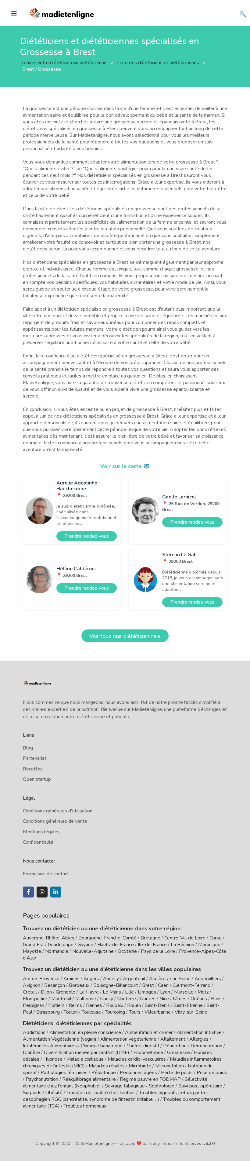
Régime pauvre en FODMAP (150, 1079)
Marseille (184, 992)
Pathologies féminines (64, 1072)
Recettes (33, 769)
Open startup (37, 779)
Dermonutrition (207, 1045)
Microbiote (140, 1066)
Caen (163, 985)
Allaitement (172, 1039)
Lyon (165, 992)
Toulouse (91, 1012)
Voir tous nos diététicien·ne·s (125, 636)
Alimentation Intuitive (199, 1032)
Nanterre (126, 998)
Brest (148, 985)
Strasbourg (48, 1012)
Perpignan (33, 1005)
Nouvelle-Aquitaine (93, 951)
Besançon (54, 985)
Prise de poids (212, 1072)
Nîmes (180, 998)
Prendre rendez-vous (86, 536)
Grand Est (33, 944)
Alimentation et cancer (149, 1032)
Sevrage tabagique (125, 1086)
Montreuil (61, 998)
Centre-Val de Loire (184, 938)
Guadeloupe (60, 944)
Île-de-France (152, 944)
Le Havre (89, 992)
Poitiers (56, 1005)
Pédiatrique (103, 1072)
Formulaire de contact (46, 873)
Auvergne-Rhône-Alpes (48, 938)
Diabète (31, 1052)
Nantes (147, 998)
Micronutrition (169, 1066)
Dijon (46, 992)
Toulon (71, 1012)
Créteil (30, 992)
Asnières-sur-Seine (170, 978)
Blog (28, 748)
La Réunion (182, 944)
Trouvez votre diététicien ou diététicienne (64, 62)
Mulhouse (85, 998)
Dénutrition (175, 1045)
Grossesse (178, 1052)
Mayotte (32, 951)
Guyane (85, 944)
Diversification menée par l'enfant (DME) (87, 1052)
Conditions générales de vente (55, 821)
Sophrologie (161, 1086)
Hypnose (52, 1059)
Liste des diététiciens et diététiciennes (158, 62)
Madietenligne (99, 1143)
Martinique (209, 944)
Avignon (31, 985)
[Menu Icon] (14, 13)
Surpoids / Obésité (42, 1092)
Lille (129, 992)
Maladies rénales (107, 1066)
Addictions (34, 1032)
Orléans (199, 998)
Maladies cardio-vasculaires (137, 1059)
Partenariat (34, 758)
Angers (91, 978)
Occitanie (127, 951)
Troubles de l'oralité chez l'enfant (100, 1092)
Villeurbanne (158, 1012)
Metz (203, 992)
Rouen (134, 1005)
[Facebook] (28, 892)
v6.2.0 (209, 1143)
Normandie (56, 951)
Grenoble (65, 992)
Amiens (71, 978)
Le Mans (112, 992)
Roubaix (114, 1005)
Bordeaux (79, 985)
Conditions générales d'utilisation (57, 811)
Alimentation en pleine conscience (85, 1032)
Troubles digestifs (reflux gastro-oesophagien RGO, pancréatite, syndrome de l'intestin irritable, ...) (116, 1096)
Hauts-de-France (115, 944)
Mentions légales (41, 832)
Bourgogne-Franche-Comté (107, 938)
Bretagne (150, 938)
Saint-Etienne (188, 1005)
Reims (75, 1005)
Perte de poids (177, 1072)
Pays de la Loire (158, 951)
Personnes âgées (138, 1072)
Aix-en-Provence (41, 978)
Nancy (106, 998)
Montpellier (35, 998)
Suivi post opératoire (200, 1086)
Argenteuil (134, 978)
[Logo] (62, 12)
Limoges (147, 992)
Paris (216, 998)
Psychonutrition (42, 1079)
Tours (135, 1012)
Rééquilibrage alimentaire (89, 1079)
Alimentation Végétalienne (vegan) (59, 1039)
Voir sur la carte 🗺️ (125, 466)
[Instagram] (42, 892)
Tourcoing (115, 1012)
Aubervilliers (208, 978)
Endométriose (148, 1052)
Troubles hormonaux (85, 1106)
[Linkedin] (55, 892)
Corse (215, 938)
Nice (164, 998)
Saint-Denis (157, 1005)
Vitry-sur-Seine (191, 1012)
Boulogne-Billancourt (115, 985)
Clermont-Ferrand (191, 985)
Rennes (94, 1005)
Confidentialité (38, 842)
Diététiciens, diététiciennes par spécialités (77, 1023)
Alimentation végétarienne (128, 1039)
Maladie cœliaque (85, 1059)
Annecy (111, 978)
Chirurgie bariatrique (102, 1045)
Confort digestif (143, 1045)
